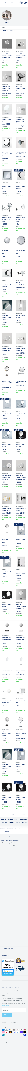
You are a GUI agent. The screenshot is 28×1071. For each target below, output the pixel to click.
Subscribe (6, 1014)
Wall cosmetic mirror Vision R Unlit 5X (21, 153)
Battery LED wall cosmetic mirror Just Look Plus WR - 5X (21, 477)
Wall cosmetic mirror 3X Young (7, 670)
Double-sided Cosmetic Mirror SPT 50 (21, 88)
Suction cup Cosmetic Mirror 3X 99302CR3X (6, 284)
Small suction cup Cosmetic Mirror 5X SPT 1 (20, 252)
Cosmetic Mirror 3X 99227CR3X (20, 540)
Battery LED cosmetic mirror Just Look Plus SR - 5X (7, 55)
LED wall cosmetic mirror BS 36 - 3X (6, 509)
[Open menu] (2, 3)
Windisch (18, 182)
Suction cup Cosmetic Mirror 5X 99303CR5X (20, 186)
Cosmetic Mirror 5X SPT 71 (6, 120)
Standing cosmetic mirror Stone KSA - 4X (20, 639)
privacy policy (5, 1005)
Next (23, 814)
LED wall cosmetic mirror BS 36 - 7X (20, 283)
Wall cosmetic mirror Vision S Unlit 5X (21, 509)
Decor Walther (5, 51)
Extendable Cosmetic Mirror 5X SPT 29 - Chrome (21, 219)
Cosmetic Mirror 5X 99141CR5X (20, 445)
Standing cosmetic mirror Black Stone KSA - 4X (6, 639)
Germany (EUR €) (14, 1022)
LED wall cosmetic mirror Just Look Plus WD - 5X (6, 477)
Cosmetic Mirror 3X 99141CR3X (20, 798)
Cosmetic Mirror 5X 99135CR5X (6, 414)
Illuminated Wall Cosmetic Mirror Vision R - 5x (6, 88)
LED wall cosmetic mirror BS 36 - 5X (20, 349)
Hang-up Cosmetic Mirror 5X (20, 316)
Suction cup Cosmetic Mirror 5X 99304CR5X (6, 317)
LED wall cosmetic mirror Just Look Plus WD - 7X (6, 350)
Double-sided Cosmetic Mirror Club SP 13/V (21, 733)
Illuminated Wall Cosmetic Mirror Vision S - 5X (20, 121)
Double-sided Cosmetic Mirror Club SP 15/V (7, 541)
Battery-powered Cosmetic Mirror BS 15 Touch (6, 733)
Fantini (3, 668)
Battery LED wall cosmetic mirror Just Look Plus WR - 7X (21, 55)
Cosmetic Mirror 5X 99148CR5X (20, 414)
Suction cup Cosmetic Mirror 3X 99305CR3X (20, 573)
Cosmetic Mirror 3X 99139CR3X (6, 798)
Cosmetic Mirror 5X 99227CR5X (6, 572)
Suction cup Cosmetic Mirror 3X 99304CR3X (6, 766)
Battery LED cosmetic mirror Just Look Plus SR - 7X (21, 606)
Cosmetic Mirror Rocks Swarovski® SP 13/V (7, 382)
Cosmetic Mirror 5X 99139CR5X (6, 605)
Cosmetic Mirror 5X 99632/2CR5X (6, 701)
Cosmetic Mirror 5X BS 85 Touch (20, 701)
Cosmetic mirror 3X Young (20, 670)
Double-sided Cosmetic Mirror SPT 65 (7, 153)
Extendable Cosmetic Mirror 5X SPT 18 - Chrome (7, 219)
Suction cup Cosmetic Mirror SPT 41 (7, 186)
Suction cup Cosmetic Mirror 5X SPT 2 (6, 252)
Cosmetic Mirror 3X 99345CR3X (20, 765)
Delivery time (5, 65)
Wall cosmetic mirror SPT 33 (21, 382)
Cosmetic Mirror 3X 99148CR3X (6, 445)
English (4, 1022)
